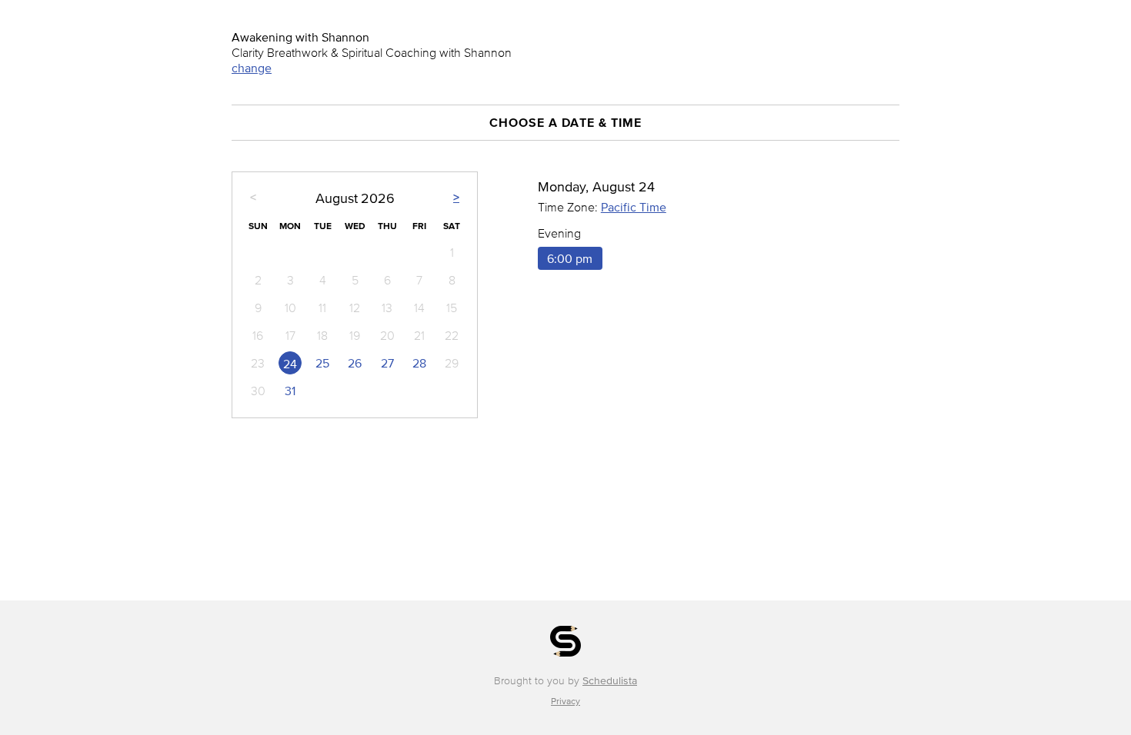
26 (355, 363)
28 (419, 363)
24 (290, 364)
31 (290, 390)
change (252, 68)
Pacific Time (633, 207)
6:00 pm (569, 258)
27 (387, 363)
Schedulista (609, 681)
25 (322, 363)
